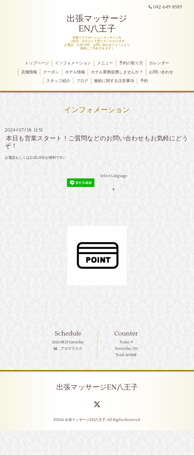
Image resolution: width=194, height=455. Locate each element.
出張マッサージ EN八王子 (97, 23)
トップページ (37, 63)
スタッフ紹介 (58, 81)
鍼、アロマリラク (68, 348)
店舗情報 (29, 72)
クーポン (51, 72)
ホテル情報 (75, 72)
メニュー (105, 63)
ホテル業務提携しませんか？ (117, 72)
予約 (144, 81)
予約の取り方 (131, 63)
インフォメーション (73, 63)
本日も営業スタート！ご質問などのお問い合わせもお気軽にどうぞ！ (96, 142)
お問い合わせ (161, 72)
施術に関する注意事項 (114, 81)
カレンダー (159, 63)
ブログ (82, 81)
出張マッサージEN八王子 (97, 387)
